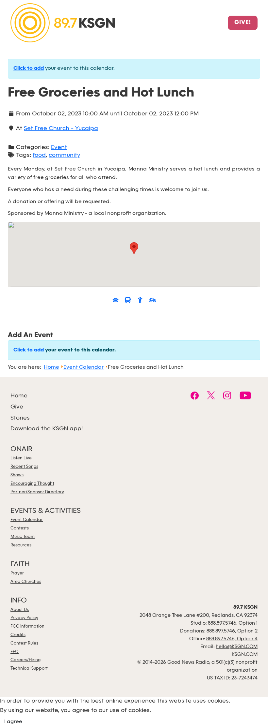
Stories (20, 418)
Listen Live (21, 458)
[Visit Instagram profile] (227, 396)
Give (16, 407)
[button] (134, 248)
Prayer (17, 573)
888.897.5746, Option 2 (232, 631)
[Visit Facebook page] (195, 396)
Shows (17, 475)
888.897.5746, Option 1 (233, 623)
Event (59, 147)
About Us (19, 610)
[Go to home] (62, 22)
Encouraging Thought (32, 484)
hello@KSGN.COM (237, 646)
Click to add (28, 68)
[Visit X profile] (211, 396)
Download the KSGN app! (46, 429)
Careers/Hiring (25, 660)
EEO (14, 652)
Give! (242, 23)
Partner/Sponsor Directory (37, 492)
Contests (19, 528)
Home (18, 396)
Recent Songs (24, 467)
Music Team (22, 537)
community (64, 155)
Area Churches (25, 582)
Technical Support (29, 668)
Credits (17, 635)
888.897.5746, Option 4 (232, 639)
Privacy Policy (24, 618)
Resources (20, 545)
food (39, 155)
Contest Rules (24, 643)
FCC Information (27, 626)
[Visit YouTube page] (245, 396)
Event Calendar (26, 520)
